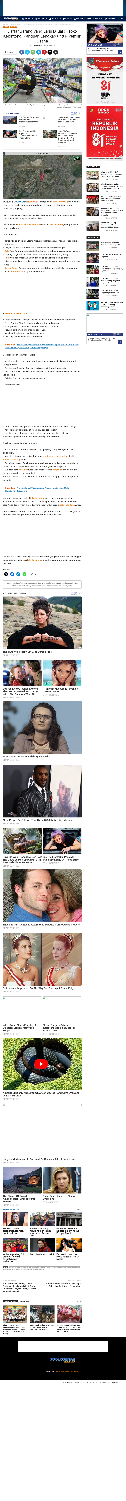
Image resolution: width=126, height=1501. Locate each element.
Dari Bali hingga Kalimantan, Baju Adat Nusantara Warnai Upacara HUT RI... (112, 198)
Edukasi (111, 19)
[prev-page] (77, 1301)
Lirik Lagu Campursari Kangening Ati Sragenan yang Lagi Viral (112, 268)
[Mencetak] (55, 52)
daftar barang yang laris (29, 224)
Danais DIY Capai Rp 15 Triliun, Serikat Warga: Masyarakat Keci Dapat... (110, 224)
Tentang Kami (79, 1382)
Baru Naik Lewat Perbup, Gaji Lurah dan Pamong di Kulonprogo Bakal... (112, 304)
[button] (122, 18)
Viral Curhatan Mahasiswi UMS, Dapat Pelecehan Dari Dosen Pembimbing (63, 1284)
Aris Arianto (38, 45)
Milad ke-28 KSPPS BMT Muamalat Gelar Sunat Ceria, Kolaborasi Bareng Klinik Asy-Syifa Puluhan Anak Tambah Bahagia (14, 1329)
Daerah (41, 19)
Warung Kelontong (36, 1269)
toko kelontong (60, 201)
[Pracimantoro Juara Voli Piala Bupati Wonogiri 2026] (93, 246)
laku (77, 1267)
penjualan (23, 469)
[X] (27, 52)
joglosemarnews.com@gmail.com (68, 1371)
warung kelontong (11, 459)
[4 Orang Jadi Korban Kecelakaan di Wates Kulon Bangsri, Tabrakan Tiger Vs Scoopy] (42, 1314)
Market (79, 19)
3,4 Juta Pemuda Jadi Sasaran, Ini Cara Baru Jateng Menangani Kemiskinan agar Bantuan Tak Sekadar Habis (69, 1328)
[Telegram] (38, 52)
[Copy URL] (61, 52)
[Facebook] (21, 52)
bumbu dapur (16, 271)
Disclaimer (115, 1382)
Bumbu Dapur (11, 268)
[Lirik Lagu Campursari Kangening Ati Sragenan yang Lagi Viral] (93, 269)
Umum (27, 19)
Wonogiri (19, 24)
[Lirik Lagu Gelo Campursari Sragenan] (93, 258)
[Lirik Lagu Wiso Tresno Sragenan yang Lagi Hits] (93, 294)
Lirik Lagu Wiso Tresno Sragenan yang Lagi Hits (110, 291)
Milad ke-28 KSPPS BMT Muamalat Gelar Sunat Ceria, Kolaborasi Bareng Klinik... (112, 174)
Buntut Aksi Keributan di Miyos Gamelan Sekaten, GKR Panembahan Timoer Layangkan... (112, 211)
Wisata (54, 19)
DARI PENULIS (24, 1301)
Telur (7, 257)
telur (14, 1269)
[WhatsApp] (33, 52)
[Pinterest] (44, 52)
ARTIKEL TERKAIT (10, 1301)
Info (67, 19)
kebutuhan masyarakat (56, 456)
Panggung (95, 19)
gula (39, 1267)
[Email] (49, 52)
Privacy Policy (104, 1382)
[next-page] (80, 1301)
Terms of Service (92, 1382)
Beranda (5, 24)
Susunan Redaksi (66, 1382)
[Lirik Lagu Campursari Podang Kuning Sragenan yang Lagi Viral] (93, 282)
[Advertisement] (42, 293)
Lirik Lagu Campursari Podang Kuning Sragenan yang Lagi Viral (110, 280)
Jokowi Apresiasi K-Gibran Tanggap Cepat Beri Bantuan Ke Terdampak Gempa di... (112, 186)
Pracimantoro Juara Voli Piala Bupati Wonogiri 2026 (111, 243)
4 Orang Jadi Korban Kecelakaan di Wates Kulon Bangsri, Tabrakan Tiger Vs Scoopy (42, 1327)
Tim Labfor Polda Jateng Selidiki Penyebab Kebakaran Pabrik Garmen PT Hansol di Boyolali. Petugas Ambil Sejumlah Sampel (20, 1287)
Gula (7, 251)
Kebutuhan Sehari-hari (16, 313)
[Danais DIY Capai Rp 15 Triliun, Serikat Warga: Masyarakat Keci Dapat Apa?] (93, 226)
